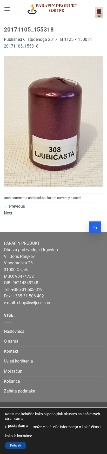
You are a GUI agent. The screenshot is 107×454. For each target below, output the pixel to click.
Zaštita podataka (19, 391)
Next (10, 213)
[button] (7, 9)
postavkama (18, 426)
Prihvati (15, 445)
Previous (14, 206)
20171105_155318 (21, 46)
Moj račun (13, 371)
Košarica (12, 381)
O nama (11, 341)
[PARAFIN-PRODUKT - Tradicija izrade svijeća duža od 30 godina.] (52, 9)
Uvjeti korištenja (18, 361)
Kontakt (11, 351)
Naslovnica (14, 331)
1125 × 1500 (75, 39)
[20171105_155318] (53, 121)
